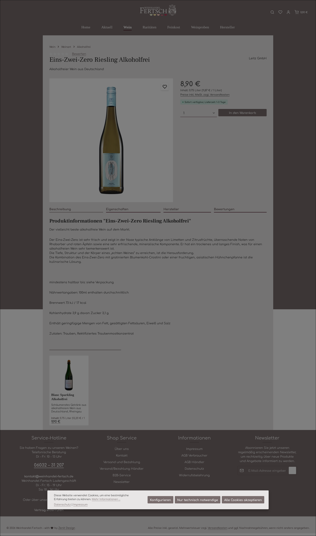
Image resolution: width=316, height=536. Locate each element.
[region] (111, 140)
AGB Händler (194, 462)
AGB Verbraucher (194, 455)
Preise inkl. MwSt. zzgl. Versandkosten (205, 94)
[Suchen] (272, 12)
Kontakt (121, 455)
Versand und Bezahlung (121, 462)
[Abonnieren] (292, 470)
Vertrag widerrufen (48, 510)
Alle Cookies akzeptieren (243, 500)
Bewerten (79, 54)
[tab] (76, 209)
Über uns (122, 449)
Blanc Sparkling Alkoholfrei (62, 397)
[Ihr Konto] (288, 12)
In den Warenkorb (242, 113)
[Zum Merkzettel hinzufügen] (165, 86)
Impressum (194, 449)
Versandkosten (217, 527)
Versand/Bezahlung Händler (122, 468)
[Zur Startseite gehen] (158, 10)
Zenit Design (66, 527)
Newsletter (122, 482)
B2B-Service (122, 475)
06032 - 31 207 (49, 465)
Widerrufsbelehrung (194, 475)
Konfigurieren (160, 500)
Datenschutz (194, 468)
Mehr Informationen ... (106, 499)
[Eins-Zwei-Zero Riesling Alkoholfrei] (111, 140)
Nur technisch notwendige (197, 500)
